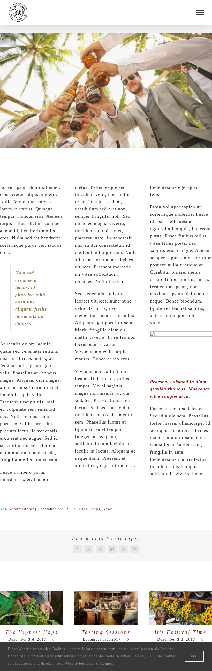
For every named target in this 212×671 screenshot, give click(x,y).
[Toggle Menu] (200, 12)
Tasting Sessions (97, 608)
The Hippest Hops (22, 608)
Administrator (21, 509)
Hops (95, 509)
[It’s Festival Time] (180, 608)
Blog (83, 509)
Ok (194, 656)
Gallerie (41, 608)
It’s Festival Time (171, 608)
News (108, 509)
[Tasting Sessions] (106, 608)
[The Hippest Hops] (31, 608)
